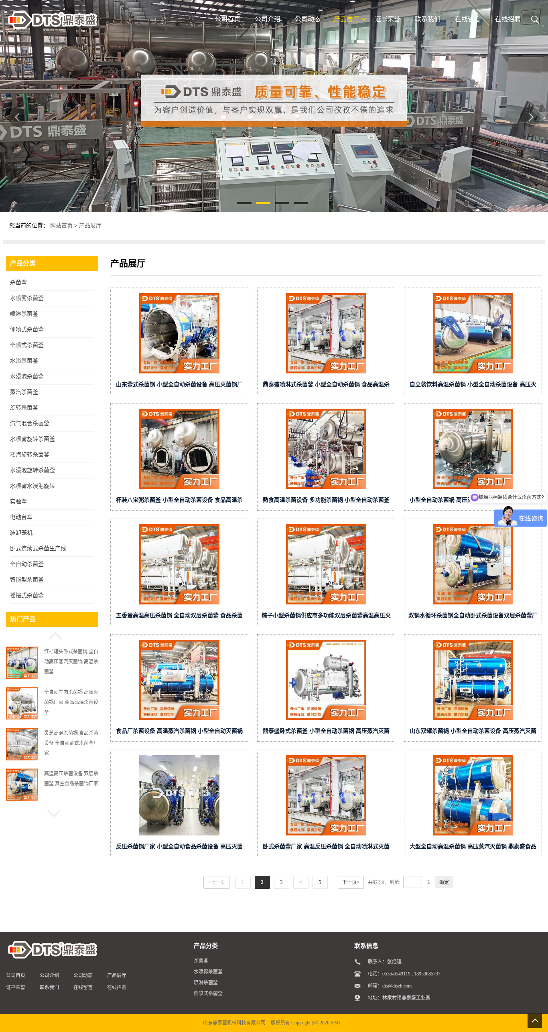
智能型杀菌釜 (27, 580)
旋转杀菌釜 (24, 408)
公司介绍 (49, 975)
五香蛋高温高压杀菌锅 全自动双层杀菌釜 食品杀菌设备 (179, 617)
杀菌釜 (18, 283)
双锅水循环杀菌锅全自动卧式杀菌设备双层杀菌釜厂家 (473, 617)
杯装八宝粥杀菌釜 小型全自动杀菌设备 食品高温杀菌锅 (179, 501)
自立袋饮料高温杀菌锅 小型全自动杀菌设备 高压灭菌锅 (473, 386)
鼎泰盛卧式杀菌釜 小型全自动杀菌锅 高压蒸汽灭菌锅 (326, 732)
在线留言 (83, 987)
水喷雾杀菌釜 (27, 298)
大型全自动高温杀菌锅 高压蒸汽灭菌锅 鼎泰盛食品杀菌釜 (473, 848)
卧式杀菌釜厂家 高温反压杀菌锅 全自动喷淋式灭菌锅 (326, 848)
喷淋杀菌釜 (24, 314)
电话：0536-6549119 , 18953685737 (404, 974)
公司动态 (83, 975)
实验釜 (18, 502)
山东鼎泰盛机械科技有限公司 (234, 1023)
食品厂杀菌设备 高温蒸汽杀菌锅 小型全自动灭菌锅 (179, 731)
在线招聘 (116, 987)
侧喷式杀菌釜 (27, 329)
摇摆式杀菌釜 (27, 595)
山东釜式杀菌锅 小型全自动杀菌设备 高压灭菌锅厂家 (179, 386)
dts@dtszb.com (397, 986)
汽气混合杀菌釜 (29, 423)
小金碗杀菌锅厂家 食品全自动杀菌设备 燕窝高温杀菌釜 (71, 783)
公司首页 (15, 975)
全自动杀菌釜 (27, 564)
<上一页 (216, 882)
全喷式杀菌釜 (27, 345)
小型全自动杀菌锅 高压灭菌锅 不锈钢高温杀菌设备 (473, 500)
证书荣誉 (15, 987)
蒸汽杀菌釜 (24, 392)
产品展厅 (90, 226)
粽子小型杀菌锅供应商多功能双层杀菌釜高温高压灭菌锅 (326, 617)
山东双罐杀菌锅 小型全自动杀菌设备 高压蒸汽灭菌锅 (473, 732)
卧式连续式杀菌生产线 (38, 548)
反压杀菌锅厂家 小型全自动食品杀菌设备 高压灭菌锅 (179, 848)
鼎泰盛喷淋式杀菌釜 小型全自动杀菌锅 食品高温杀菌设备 (326, 386)
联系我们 (49, 987)
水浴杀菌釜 (24, 361)
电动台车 (21, 517)
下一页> (350, 882)
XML (336, 1023)
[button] (52, 635)
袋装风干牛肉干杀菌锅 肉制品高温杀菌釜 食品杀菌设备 (71, 743)
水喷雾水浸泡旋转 (32, 486)
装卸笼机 (21, 533)
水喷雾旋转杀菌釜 (32, 439)
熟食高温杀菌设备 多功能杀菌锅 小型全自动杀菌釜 (326, 500)
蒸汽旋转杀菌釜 (29, 455)
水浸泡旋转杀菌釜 (32, 470)
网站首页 (61, 226)
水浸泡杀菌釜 (27, 376)
